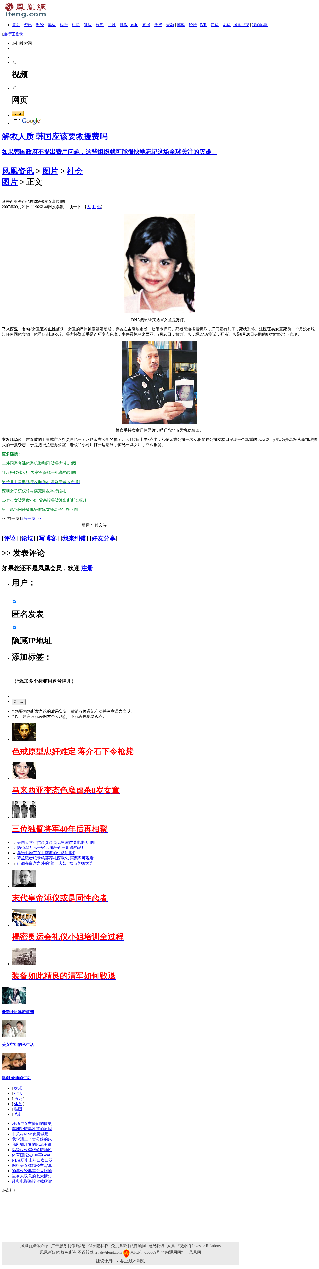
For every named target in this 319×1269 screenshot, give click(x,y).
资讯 (28, 25)
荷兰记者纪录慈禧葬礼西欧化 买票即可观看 (55, 858)
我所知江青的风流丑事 (32, 1144)
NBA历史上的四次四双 (32, 1160)
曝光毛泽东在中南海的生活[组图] (46, 853)
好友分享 (104, 538)
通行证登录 (13, 34)
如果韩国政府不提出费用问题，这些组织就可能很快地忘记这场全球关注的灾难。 (109, 151)
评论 (10, 538)
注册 (87, 568)
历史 (18, 1099)
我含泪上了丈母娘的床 (32, 1139)
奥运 (52, 25)
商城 (112, 25)
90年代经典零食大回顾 (32, 1171)
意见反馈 (156, 1246)
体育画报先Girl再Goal (31, 1155)
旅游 (100, 25)
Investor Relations (206, 1246)
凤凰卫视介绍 (179, 1246)
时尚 (76, 25)
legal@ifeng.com (108, 1252)
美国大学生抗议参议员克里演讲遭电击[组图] (56, 842)
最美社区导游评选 (18, 1012)
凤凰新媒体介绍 (34, 1246)
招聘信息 (78, 1246)
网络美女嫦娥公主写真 (32, 1165)
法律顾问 (138, 1246)
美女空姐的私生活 (18, 1044)
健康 (88, 25)
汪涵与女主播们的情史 (32, 1123)
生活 (18, 1093)
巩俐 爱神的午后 (16, 1078)
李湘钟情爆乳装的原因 (32, 1129)
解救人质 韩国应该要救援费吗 (55, 136)
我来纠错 (74, 538)
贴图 (18, 1109)
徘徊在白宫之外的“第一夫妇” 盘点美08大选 (55, 863)
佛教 (124, 25)
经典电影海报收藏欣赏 (32, 1181)
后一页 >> (32, 518)
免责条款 (119, 1246)
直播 (146, 25)
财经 (40, 25)
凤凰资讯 (18, 171)
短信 (215, 25)
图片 (50, 171)
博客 (181, 25)
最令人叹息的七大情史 (32, 1176)
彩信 (227, 25)
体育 (18, 1104)
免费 (158, 25)
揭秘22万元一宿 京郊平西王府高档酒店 (51, 848)
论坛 (193, 25)
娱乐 (64, 25)
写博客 (48, 538)
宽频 (134, 25)
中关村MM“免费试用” (31, 1134)
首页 (16, 25)
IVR (203, 25)
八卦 (18, 1114)
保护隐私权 (98, 1246)
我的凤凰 (260, 25)
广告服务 (59, 1246)
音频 (170, 25)
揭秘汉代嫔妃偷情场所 (32, 1150)
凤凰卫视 (241, 25)
